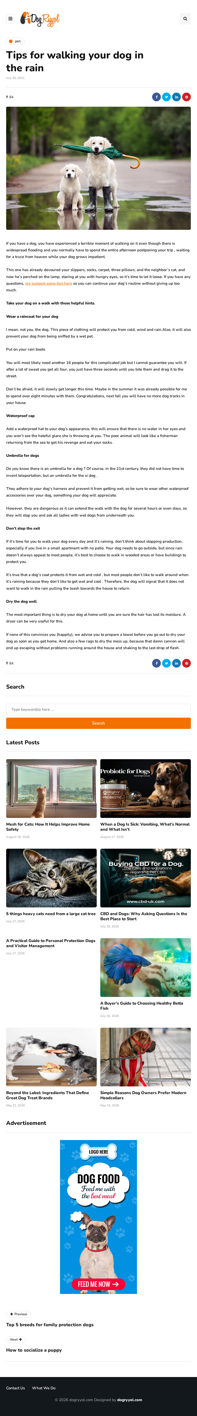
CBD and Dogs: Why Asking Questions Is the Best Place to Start (143, 916)
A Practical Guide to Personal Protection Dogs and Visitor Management (50, 943)
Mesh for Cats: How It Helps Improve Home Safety (48, 826)
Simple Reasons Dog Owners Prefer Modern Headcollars (143, 1095)
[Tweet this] (166, 97)
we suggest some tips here (48, 283)
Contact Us (15, 1388)
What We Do (43, 1388)
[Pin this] (186, 97)
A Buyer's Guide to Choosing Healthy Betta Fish (141, 1006)
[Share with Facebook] (156, 97)
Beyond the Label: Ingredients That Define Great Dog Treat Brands (47, 1095)
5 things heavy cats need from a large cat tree (51, 914)
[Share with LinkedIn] (176, 97)
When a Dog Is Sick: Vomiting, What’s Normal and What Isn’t (145, 826)
